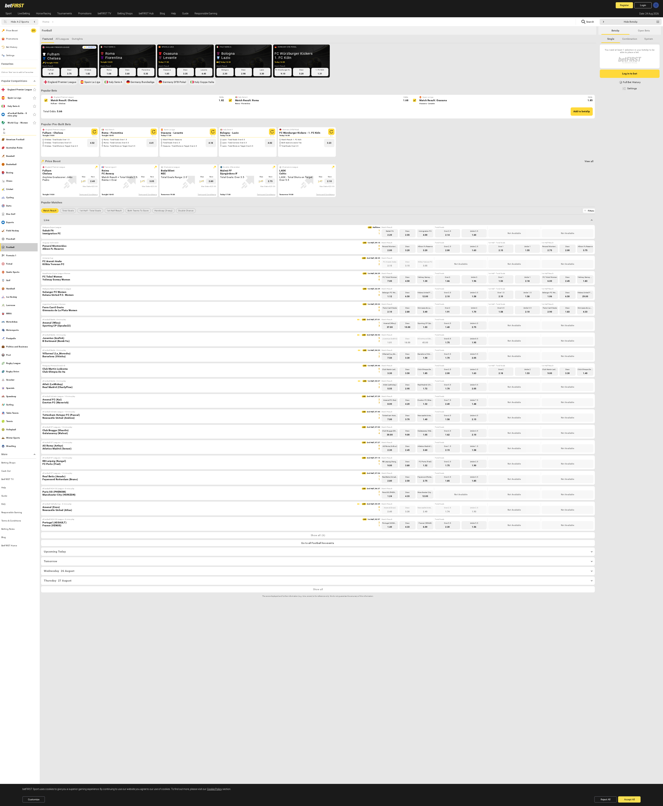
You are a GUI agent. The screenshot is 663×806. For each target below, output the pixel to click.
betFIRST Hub (146, 13)
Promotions (85, 13)
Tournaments (64, 13)
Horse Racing (43, 13)
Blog (162, 13)
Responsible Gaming (206, 13)
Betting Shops (125, 13)
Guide (185, 13)
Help (173, 13)
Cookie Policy (214, 789)
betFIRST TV (104, 13)
